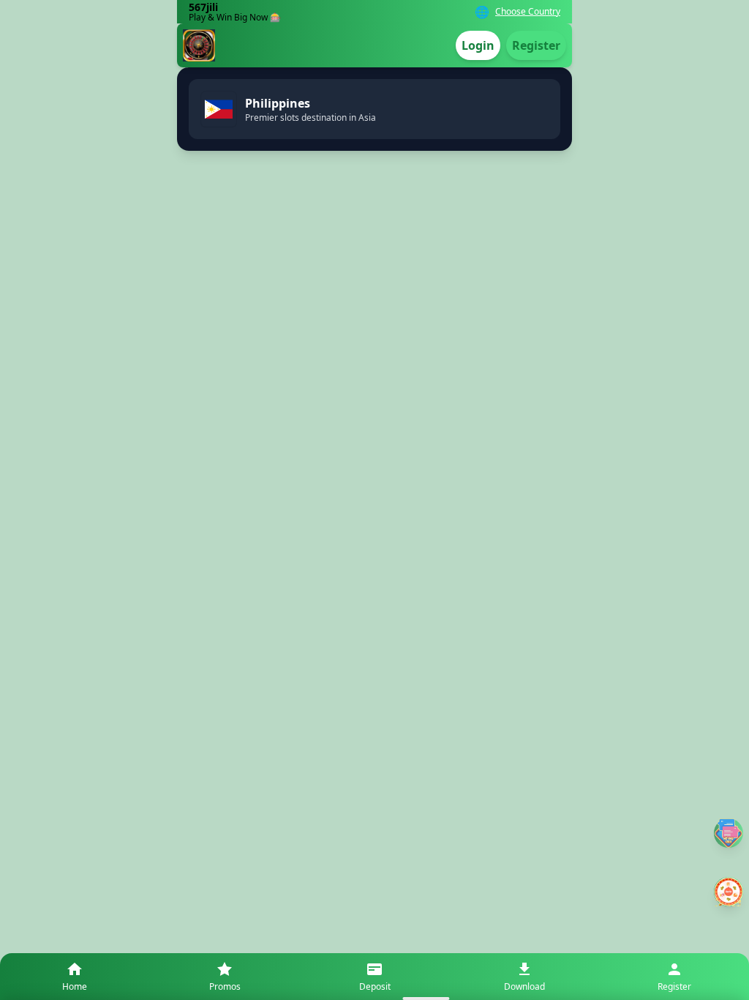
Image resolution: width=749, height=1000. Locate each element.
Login (478, 45)
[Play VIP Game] (728, 891)
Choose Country (527, 12)
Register (536, 45)
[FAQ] (728, 833)
